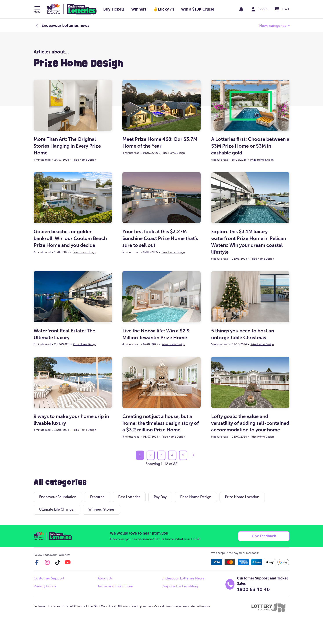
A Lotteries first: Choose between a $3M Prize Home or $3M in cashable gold (250, 146)
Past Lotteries (129, 497)
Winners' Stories (101, 509)
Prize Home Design (84, 159)
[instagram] (47, 562)
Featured (97, 497)
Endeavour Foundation (57, 497)
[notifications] (241, 9)
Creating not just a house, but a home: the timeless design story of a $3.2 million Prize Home (160, 423)
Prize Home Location (242, 497)
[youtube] (67, 562)
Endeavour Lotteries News (183, 578)
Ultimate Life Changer (57, 509)
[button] (37, 10)
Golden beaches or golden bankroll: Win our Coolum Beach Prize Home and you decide (70, 238)
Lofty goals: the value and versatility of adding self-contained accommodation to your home (250, 423)
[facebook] (37, 562)
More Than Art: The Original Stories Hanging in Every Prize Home (67, 146)
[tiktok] (57, 562)
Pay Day (160, 497)
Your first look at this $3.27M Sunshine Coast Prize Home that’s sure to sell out (160, 238)
